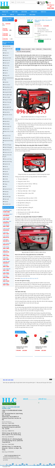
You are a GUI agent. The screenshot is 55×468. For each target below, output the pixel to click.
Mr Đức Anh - (6, 262)
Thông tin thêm (47, 49)
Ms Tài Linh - (6, 218)
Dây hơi (6, 73)
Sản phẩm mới (20, 332)
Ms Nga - (6, 276)
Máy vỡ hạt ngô (7, 102)
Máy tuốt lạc (7, 121)
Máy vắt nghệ (7, 97)
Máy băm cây (7, 138)
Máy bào (6, 201)
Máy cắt (6, 68)
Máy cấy (6, 166)
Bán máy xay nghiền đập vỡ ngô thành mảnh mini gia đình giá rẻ (19, 382)
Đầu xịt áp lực (7, 84)
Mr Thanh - (6, 236)
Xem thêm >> (49, 332)
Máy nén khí (6, 169)
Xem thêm (25, 334)
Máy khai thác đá (8, 189)
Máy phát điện (22, 17)
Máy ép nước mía (8, 152)
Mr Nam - (6, 265)
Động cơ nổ (6, 75)
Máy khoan (6, 174)
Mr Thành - (6, 273)
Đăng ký (43, 3)
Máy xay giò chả (7, 126)
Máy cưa (6, 70)
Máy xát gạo (7, 124)
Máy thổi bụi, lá (7, 149)
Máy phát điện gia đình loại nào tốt (29, 278)
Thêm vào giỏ (42, 41)
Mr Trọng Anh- (7, 244)
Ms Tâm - (6, 258)
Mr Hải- (6, 280)
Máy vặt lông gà (7, 144)
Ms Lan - (6, 254)
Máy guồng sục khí (8, 87)
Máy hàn (6, 171)
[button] (51, 379)
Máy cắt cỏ (6, 53)
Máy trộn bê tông (8, 161)
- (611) (6, 24)
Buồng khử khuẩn (8, 92)
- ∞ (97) (7, 39)
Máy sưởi (6, 194)
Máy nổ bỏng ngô (8, 147)
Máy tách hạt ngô (8, 119)
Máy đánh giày (7, 196)
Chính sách (39, 49)
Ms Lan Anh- (6, 229)
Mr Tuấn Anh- (7, 269)
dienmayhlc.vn (4, 5)
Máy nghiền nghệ (8, 94)
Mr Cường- (6, 247)
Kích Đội (6, 179)
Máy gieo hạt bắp (8, 99)
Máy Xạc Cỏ (6, 104)
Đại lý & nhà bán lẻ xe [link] (6, 421)
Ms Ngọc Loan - (7, 222)
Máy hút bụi (6, 181)
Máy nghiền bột (7, 107)
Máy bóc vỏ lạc (7, 135)
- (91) (6, 34)
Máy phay (6, 191)
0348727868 (50, 8)
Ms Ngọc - (6, 240)
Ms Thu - (6, 251)
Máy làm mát (7, 164)
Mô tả (18, 49)
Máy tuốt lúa (7, 112)
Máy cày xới (6, 63)
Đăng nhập (42, 2)
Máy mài (6, 176)
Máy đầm (6, 82)
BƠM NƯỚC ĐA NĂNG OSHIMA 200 (22, 347)
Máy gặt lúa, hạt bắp (8, 109)
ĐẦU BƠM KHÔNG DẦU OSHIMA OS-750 (41, 347)
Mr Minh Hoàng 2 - (8, 214)
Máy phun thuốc (7, 58)
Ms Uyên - (6, 284)
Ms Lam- (6, 233)
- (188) (6, 29)
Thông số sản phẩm (25, 49)
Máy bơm (6, 55)
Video (33, 49)
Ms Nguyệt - (6, 225)
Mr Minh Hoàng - (7, 211)
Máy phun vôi (7, 60)
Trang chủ (17, 17)
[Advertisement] (34, 366)
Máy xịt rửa (6, 65)
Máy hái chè (6, 129)
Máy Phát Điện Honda (30, 17)
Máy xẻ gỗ (6, 199)
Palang (5, 184)
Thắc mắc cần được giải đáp (23, 51)
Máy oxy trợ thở (7, 89)
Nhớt (5, 186)
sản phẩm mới (7, 204)
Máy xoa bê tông (8, 159)
